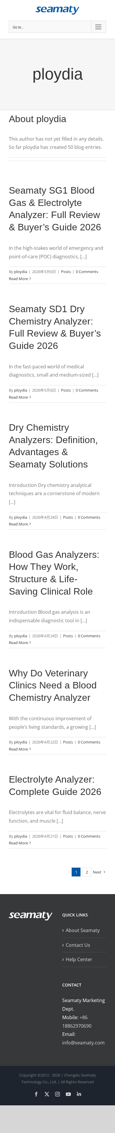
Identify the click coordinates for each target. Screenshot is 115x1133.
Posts (66, 271)
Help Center (79, 959)
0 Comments (87, 271)
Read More (18, 278)
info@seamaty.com (83, 1042)
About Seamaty (83, 930)
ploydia (20, 271)
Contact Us (78, 945)
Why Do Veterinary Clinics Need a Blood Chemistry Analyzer (53, 685)
